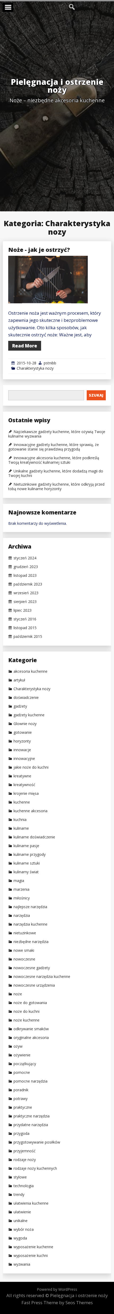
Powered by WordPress (57, 1289)
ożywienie (22, 1055)
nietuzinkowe (25, 933)
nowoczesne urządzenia (34, 985)
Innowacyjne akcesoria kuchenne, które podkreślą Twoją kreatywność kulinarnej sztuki (53, 460)
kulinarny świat (26, 872)
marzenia (21, 889)
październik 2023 (28, 584)
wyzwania (22, 1264)
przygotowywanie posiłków (37, 1142)
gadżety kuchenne (29, 715)
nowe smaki (24, 950)
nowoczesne (24, 959)
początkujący (25, 1063)
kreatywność (24, 784)
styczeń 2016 (25, 619)
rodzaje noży (25, 1159)
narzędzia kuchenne (30, 924)
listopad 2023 (25, 575)
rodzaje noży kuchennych (35, 1168)
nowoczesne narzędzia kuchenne (42, 976)
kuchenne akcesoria (30, 811)
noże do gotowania (30, 1002)
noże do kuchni (27, 1011)
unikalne (21, 1220)
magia (19, 880)
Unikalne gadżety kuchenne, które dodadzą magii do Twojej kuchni (55, 473)
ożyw (18, 1046)
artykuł (19, 680)
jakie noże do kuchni (31, 767)
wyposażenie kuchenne (33, 1247)
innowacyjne (24, 758)
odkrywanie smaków (31, 1029)
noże (18, 994)
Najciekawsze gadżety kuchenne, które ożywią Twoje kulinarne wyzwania (56, 434)
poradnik (21, 1090)
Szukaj (96, 395)
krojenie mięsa (26, 793)
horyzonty (22, 741)
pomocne (22, 1072)
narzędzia (22, 915)
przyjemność (25, 1151)
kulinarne (21, 828)
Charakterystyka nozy (35, 368)
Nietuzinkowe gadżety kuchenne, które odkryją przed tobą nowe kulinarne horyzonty (56, 486)
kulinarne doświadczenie (34, 837)
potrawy (21, 1098)
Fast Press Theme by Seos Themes (57, 1302)
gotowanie (23, 732)
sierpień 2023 (25, 601)
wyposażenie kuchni (31, 1255)
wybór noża (24, 1229)
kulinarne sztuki (27, 863)
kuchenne (22, 802)
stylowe (20, 1177)
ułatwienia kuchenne (31, 1203)
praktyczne (23, 1107)
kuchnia (20, 819)
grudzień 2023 (26, 566)
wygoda (20, 1238)
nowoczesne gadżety (32, 967)
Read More (24, 346)
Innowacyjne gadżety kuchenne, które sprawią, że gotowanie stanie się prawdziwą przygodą (53, 447)
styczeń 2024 (25, 558)
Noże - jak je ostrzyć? (39, 249)
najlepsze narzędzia (30, 906)
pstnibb (50, 362)
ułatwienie (22, 1212)
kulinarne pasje (26, 845)
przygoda (21, 1133)
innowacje (22, 749)
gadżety (20, 706)
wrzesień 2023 (26, 593)
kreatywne (22, 776)
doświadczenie (26, 697)
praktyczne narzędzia (32, 1116)
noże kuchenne (27, 1020)
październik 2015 (28, 636)
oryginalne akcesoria (31, 1037)
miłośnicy (22, 898)
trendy (19, 1194)
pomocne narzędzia (30, 1081)
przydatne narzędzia (31, 1124)
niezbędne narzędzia (31, 941)
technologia (24, 1185)
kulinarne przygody (30, 854)
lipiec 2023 (23, 610)
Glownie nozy (25, 723)
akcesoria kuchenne (30, 671)
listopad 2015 (25, 627)
